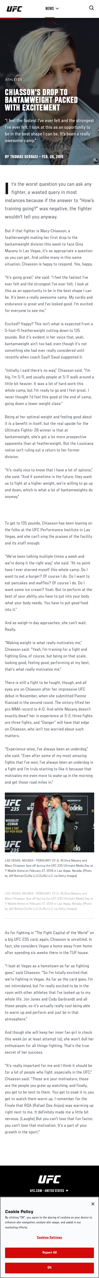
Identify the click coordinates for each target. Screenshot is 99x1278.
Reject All (49, 1252)
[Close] (92, 1204)
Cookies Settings (49, 1237)
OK (49, 1268)
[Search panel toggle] (91, 8)
